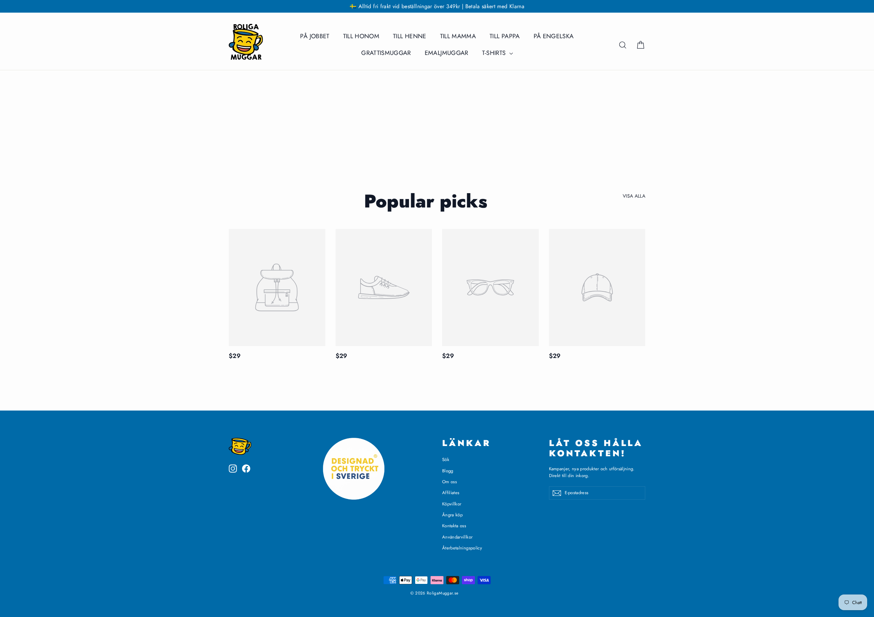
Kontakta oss (454, 525)
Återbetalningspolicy (462, 548)
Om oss (449, 481)
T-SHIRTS (495, 52)
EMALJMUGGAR (446, 52)
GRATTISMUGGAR (386, 52)
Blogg (447, 471)
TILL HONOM (361, 36)
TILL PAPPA (505, 36)
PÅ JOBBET (314, 36)
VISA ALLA (634, 195)
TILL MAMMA (458, 36)
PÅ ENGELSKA (554, 36)
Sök (445, 459)
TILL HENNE (409, 36)
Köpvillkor (452, 504)
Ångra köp (452, 515)
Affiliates (451, 492)
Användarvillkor (457, 537)
